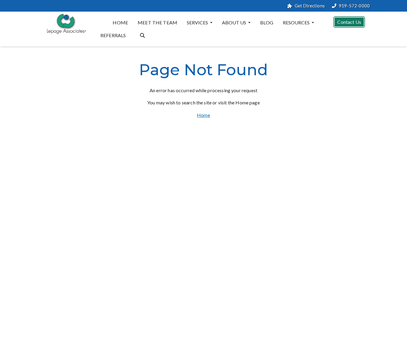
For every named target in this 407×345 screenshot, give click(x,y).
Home (120, 22)
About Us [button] (234, 22)
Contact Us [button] (349, 22)
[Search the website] (142, 34)
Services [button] (198, 22)
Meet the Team (157, 22)
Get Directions (309, 6)
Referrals (113, 35)
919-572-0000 (354, 6)
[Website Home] (65, 23)
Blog (266, 22)
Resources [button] (296, 22)
